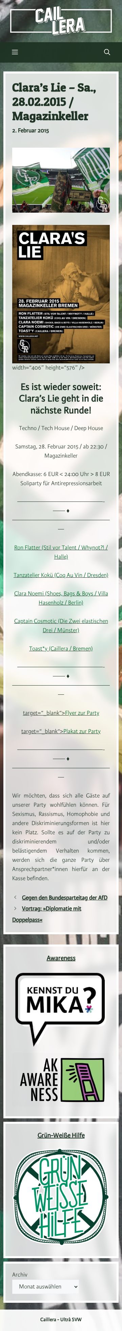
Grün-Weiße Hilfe (61, 1135)
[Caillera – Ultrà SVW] (61, 20)
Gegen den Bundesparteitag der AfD (64, 898)
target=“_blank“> (61, 713)
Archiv (19, 1275)
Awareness (61, 958)
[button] (107, 52)
